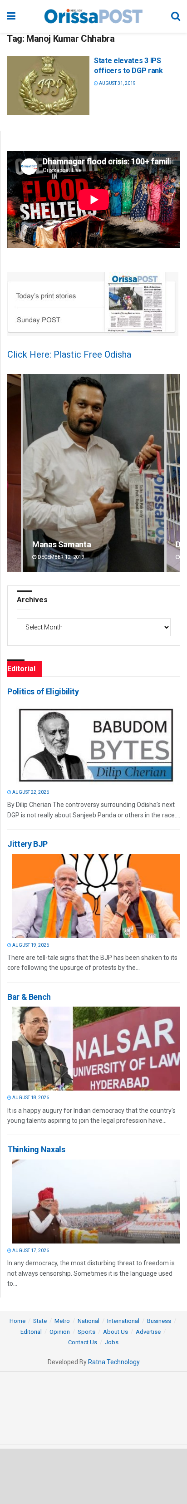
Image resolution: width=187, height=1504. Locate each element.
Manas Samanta (61, 544)
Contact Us (82, 1342)
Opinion (59, 1331)
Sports (86, 1331)
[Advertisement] (93, 1476)
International (123, 1320)
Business (159, 1320)
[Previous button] (14, 472)
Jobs (111, 1342)
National (88, 1320)
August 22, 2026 (30, 792)
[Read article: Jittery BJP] (96, 896)
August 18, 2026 (30, 1097)
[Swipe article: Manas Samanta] (93, 472)
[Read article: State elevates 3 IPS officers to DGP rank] (48, 85)
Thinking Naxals (36, 1149)
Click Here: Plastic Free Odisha (69, 354)
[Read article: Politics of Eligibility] (96, 743)
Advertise (148, 1331)
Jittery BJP (27, 844)
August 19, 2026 (30, 945)
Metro (62, 1320)
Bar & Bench (29, 997)
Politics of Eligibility (43, 691)
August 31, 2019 (117, 83)
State (40, 1320)
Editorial (31, 1331)
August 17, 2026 (30, 1250)
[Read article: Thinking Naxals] (96, 1202)
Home (17, 1320)
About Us (115, 1331)
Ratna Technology (114, 1362)
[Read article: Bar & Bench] (96, 1049)
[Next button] (173, 472)
